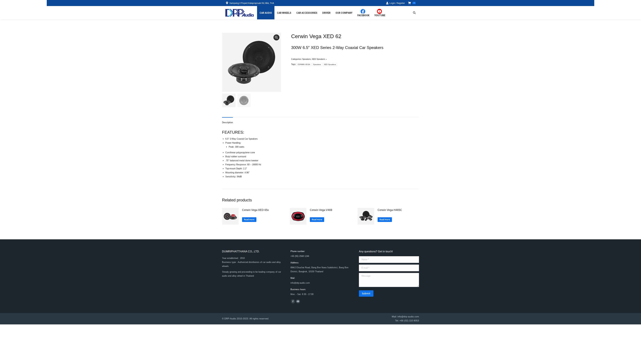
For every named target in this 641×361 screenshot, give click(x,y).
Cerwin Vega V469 (321, 210)
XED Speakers (318, 59)
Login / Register (397, 3)
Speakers (306, 59)
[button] (276, 37)
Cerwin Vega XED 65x (255, 210)
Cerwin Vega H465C (390, 210)
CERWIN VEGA (304, 64)
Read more (249, 219)
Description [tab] (227, 122)
